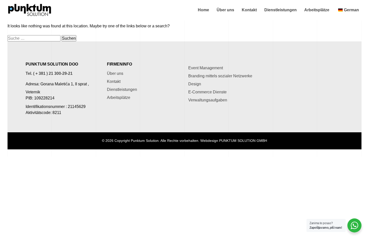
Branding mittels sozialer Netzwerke (220, 76)
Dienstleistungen (280, 10)
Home (203, 10)
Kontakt (249, 10)
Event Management (205, 68)
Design (194, 84)
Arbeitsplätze (316, 10)
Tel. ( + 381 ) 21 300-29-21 (49, 73)
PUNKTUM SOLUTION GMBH (243, 141)
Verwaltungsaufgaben (207, 100)
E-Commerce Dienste (207, 92)
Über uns (225, 10)
